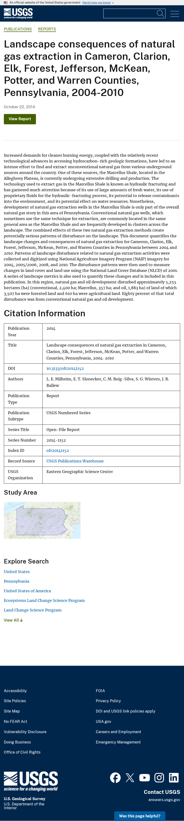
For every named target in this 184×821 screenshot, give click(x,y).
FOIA (100, 691)
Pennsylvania (16, 581)
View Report (20, 119)
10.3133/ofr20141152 (65, 368)
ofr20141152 (57, 450)
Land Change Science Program (33, 610)
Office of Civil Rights (22, 752)
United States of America (27, 590)
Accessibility (15, 691)
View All (12, 620)
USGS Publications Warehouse (75, 461)
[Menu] (174, 14)
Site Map (12, 711)
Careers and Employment (118, 732)
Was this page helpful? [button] (140, 816)
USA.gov (103, 721)
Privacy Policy (108, 701)
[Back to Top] (166, 803)
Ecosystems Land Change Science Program (44, 600)
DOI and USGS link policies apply (125, 711)
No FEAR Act (15, 721)
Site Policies (15, 701)
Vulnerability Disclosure (25, 732)
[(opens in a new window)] (115, 777)
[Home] (18, 17)
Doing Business (17, 742)
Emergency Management (118, 742)
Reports (47, 29)
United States (17, 571)
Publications (18, 29)
